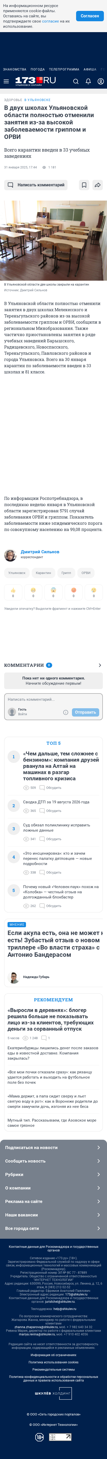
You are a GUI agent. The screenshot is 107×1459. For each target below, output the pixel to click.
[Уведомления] (88, 81)
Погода (38, 69)
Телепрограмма (64, 69)
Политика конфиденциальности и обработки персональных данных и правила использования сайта (53, 1378)
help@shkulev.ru (65, 1309)
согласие (50, 21)
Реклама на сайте (23, 1201)
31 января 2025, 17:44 (20, 167)
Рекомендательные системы (53, 1369)
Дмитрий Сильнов (40, 551)
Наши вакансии (21, 1214)
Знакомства (14, 69)
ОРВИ (86, 573)
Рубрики (14, 1174)
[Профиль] (101, 81)
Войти (22, 714)
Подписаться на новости (31, 1147)
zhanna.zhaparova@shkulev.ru (36, 1327)
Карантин (43, 573)
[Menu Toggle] (6, 81)
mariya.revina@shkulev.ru (37, 1334)
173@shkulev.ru (76, 1294)
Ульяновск (16, 573)
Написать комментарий (41, 184)
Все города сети (22, 1228)
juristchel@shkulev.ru (60, 1302)
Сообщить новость (25, 1161)
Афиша (90, 69)
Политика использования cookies (53, 1362)
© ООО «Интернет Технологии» (53, 1425)
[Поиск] (76, 81)
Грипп (66, 573)
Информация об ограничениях (53, 1355)
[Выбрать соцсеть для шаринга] (97, 185)
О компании (18, 1188)
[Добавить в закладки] (84, 185)
